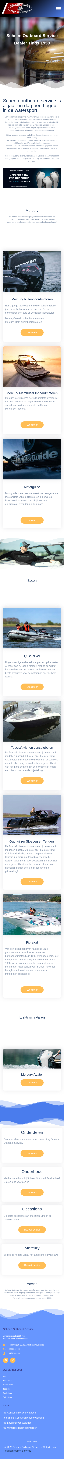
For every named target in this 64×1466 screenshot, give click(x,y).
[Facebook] (5, 1360)
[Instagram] (12, 1360)
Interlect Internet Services (17, 1450)
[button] (58, 8)
